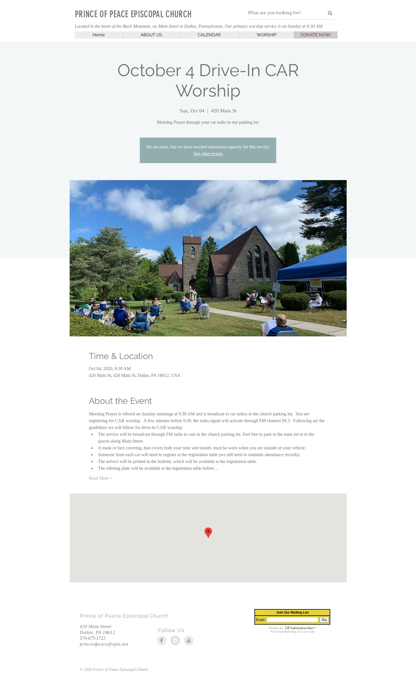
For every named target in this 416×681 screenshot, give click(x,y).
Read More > (101, 478)
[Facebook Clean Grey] (161, 640)
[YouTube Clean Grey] (189, 640)
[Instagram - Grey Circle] (175, 640)
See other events (208, 153)
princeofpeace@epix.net (104, 644)
